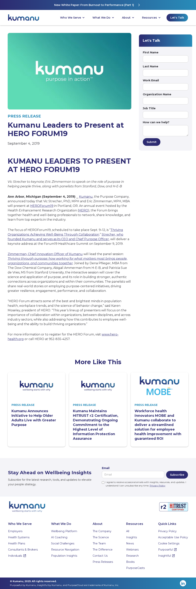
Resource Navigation (65, 549)
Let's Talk (177, 17)
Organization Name (157, 94)
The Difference (103, 549)
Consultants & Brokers (23, 549)
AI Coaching (59, 537)
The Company (102, 531)
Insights (131, 537)
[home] (25, 17)
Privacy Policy (157, 485)
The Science (101, 537)
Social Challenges (62, 543)
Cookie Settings (168, 543)
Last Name (150, 66)
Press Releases (103, 562)
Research (132, 555)
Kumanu (86, 196)
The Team (99, 543)
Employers (15, 531)
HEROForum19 (41, 206)
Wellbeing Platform (64, 531)
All (127, 531)
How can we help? (156, 122)
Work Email (151, 80)
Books (130, 562)
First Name (150, 52)
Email (105, 468)
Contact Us (100, 555)
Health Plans (16, 543)
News (130, 543)
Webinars (132, 549)
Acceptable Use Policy (173, 537)
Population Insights (64, 555)
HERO (83, 210)
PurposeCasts (135, 568)
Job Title (149, 108)
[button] (72, 17)
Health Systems (18, 537)
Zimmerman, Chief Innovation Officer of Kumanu (45, 254)
